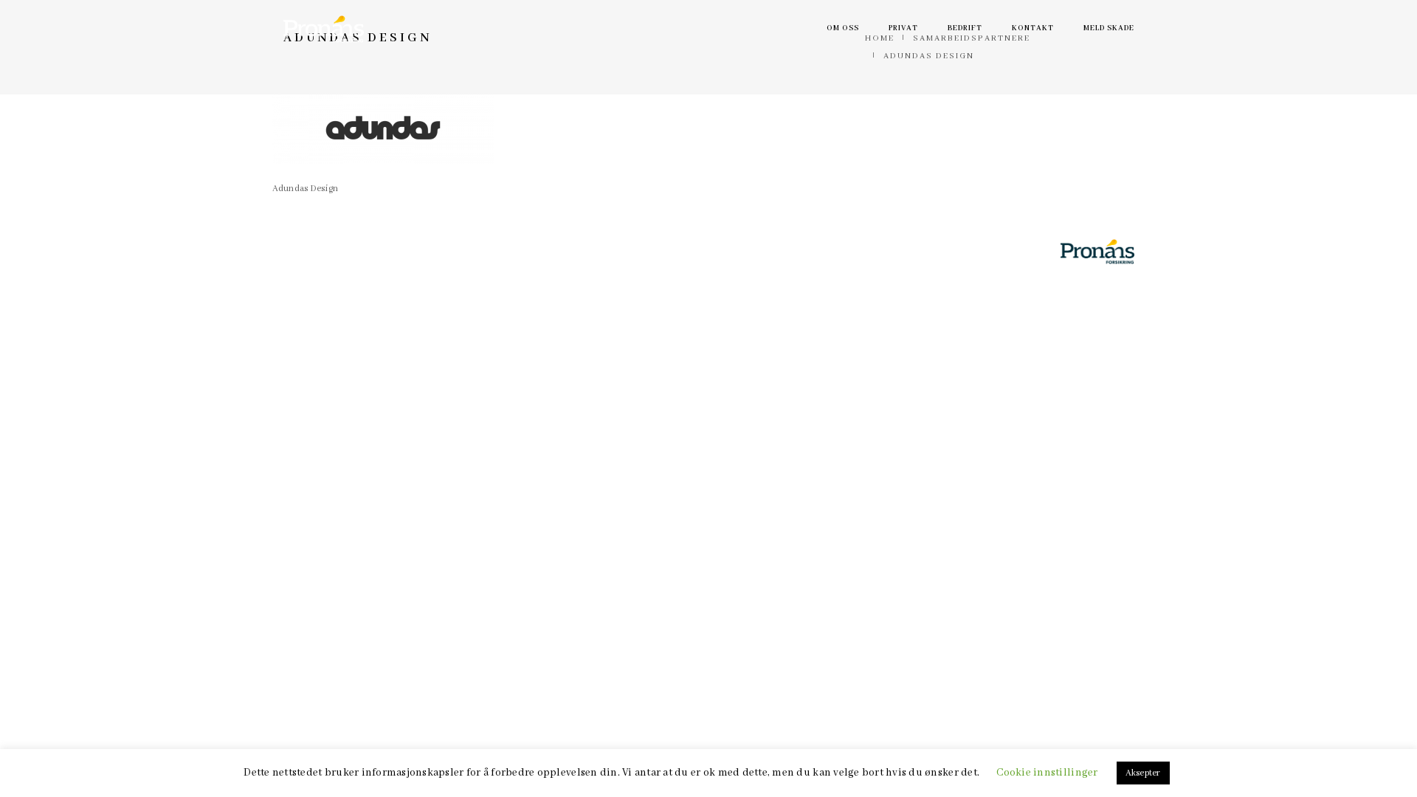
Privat (903, 28)
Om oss (843, 28)
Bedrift (965, 28)
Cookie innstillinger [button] (1046, 772)
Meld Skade (1108, 28)
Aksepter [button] (1143, 773)
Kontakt (1033, 28)
